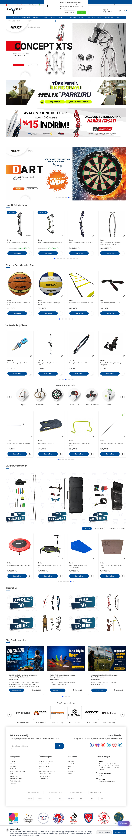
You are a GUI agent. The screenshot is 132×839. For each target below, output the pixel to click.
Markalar (71, 769)
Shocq (40, 360)
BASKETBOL (62, 17)
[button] (56, 197)
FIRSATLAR (32, 5)
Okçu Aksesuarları (96, 21)
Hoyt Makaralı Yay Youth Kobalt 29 (50, 242)
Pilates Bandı (14, 769)
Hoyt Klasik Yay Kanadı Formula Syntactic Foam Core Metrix (110, 243)
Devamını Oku (16, 690)
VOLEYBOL (72, 17)
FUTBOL (53, 17)
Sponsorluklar (43, 779)
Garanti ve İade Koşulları (47, 771)
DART (118, 17)
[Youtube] (103, 745)
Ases (9, 441)
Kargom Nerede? (121, 5)
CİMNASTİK (15, 17)
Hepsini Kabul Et (119, 832)
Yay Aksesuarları (63, 21)
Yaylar (51, 21)
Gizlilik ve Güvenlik (45, 774)
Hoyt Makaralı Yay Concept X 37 (18, 242)
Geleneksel (109, 21)
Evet (81, 12)
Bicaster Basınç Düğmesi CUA (17, 363)
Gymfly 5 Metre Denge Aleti (109, 565)
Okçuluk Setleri (40, 21)
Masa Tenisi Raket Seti (17, 771)
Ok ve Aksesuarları (79, 21)
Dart (11, 774)
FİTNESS (88, 17)
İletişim (70, 774)
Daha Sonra (69, 12)
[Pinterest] (114, 745)
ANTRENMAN (98, 17)
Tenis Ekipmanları (15, 781)
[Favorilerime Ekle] (31, 236)
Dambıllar (13, 766)
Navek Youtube (21, 5)
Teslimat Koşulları (44, 764)
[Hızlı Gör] (30, 253)
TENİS (81, 17)
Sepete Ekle (17, 253)
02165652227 (103, 776)
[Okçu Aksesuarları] (107, 498)
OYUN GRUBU (109, 17)
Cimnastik (87, 528)
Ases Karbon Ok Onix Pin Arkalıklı (18, 443)
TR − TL (10, 5)
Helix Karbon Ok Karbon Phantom (111, 443)
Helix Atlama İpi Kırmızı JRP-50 (110, 303)
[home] (8, 17)
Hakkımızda (71, 771)
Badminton (112, 528)
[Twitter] (109, 745)
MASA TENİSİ (26, 17)
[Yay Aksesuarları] (66, 498)
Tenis (123, 528)
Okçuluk (12, 761)
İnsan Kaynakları (44, 776)
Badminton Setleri (16, 779)
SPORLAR (29, 21)
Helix (9, 300)
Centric (102, 360)
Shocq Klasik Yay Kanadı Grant (79, 363)
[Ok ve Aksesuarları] (25, 498)
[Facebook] (92, 745)
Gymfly (102, 563)
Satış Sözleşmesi (44, 769)
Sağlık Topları (14, 776)
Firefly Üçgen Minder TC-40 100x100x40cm (47, 566)
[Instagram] (97, 745)
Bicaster (10, 360)
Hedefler (120, 21)
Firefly (40, 563)
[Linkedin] (120, 745)
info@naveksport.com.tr (107, 781)
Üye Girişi (71, 761)
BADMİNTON (36, 17)
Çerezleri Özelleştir (104, 832)
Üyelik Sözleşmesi (45, 766)
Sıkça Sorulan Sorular (46, 761)
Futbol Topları (14, 764)
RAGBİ (45, 17)
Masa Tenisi (99, 528)
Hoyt (9, 240)
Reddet (51, 834)
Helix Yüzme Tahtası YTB (46, 443)
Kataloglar (71, 766)
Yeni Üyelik (71, 764)
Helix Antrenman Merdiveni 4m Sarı (81, 303)
